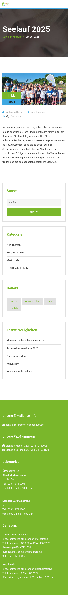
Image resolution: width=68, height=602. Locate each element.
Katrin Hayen (16, 112)
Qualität (14, 308)
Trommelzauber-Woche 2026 (22, 348)
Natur (50, 301)
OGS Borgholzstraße (18, 268)
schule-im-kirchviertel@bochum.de (25, 424)
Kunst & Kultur (32, 301)
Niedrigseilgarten (16, 356)
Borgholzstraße (15, 252)
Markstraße (13, 260)
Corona (13, 301)
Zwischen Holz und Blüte (20, 371)
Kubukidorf (13, 363)
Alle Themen (38, 112)
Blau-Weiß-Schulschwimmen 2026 (25, 340)
